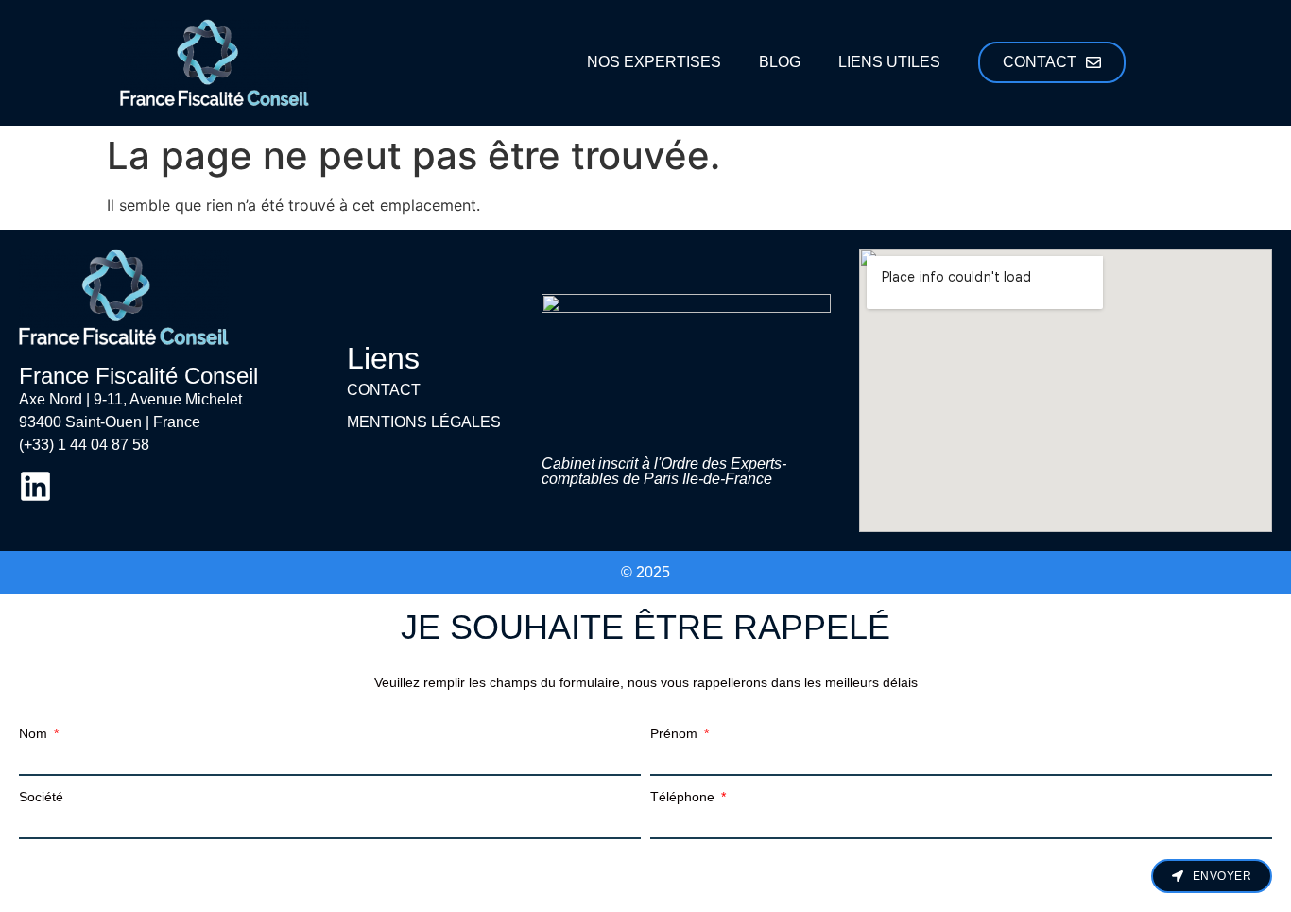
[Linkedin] (35, 486)
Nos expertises (654, 62)
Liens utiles (889, 62)
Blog (779, 62)
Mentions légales (424, 422)
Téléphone (684, 796)
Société (41, 796)
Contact (384, 390)
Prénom (675, 733)
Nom (35, 733)
